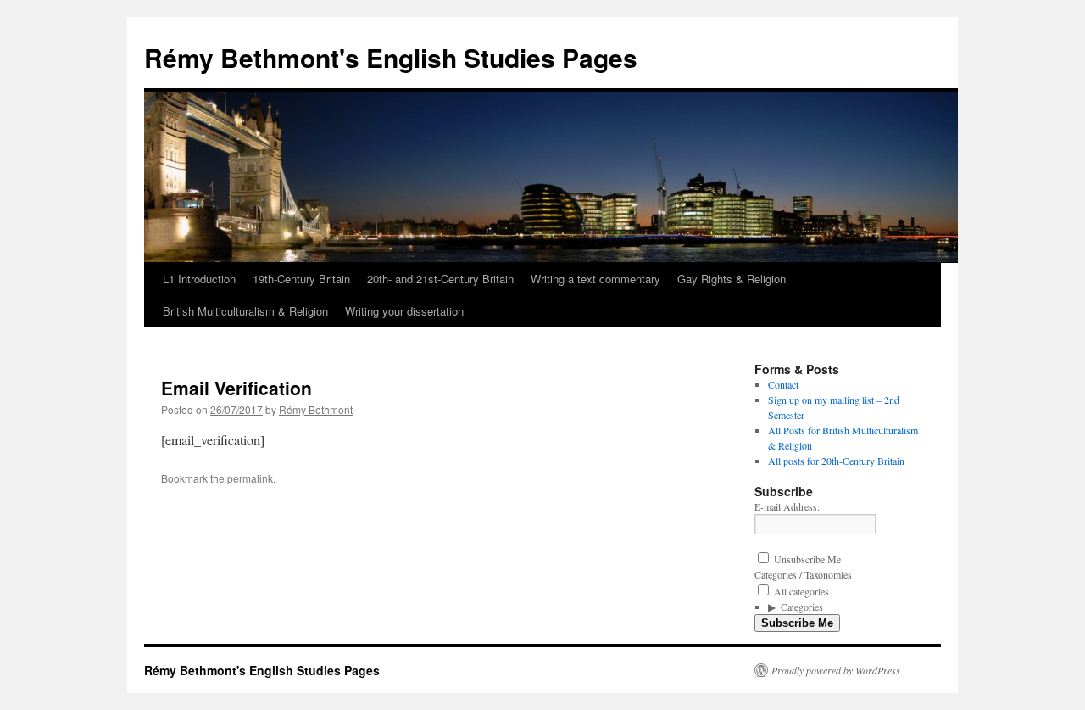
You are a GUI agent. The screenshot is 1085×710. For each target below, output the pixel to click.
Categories (802, 606)
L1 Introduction (199, 279)
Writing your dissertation (404, 311)
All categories (800, 591)
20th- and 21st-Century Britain (440, 279)
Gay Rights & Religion (731, 279)
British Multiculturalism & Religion (245, 311)
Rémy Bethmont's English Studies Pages (390, 57)
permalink (250, 478)
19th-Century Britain (301, 279)
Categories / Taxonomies (803, 574)
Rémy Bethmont (316, 409)
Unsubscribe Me (806, 559)
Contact (783, 384)
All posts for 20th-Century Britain (836, 460)
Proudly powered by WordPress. (837, 670)
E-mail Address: (787, 506)
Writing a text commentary (595, 279)
